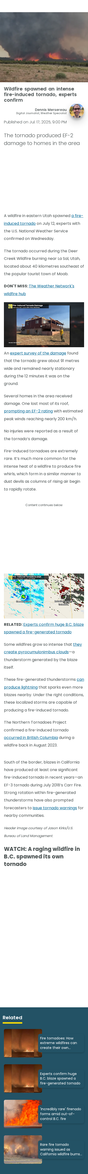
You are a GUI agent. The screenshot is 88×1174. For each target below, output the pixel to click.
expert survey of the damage (38, 353)
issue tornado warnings (55, 808)
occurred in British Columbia (31, 737)
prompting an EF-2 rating (28, 411)
